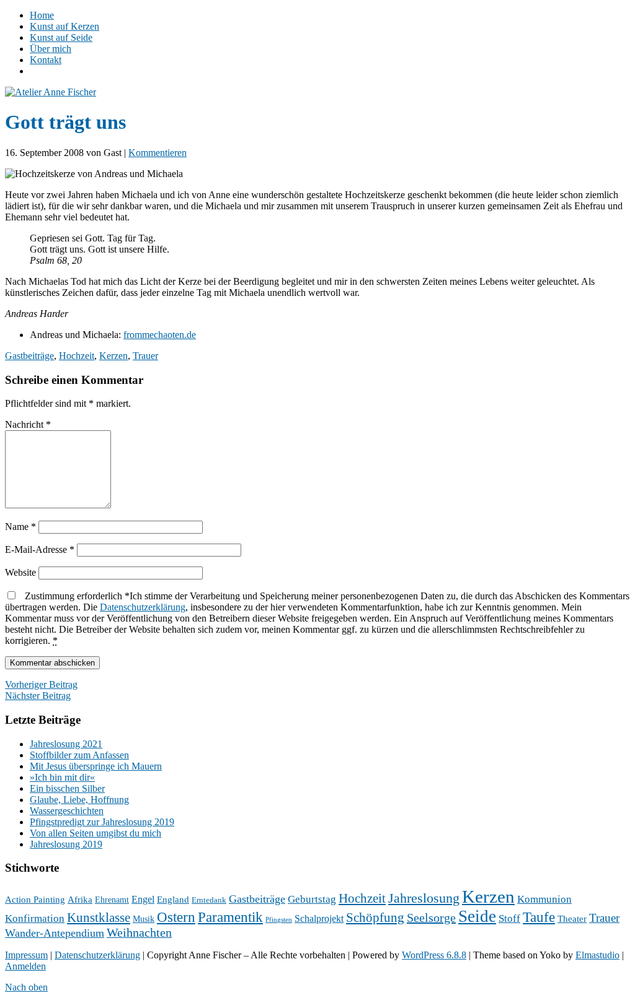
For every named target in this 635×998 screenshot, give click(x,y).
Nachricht (28, 424)
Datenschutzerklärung (142, 607)
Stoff (509, 918)
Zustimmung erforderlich (317, 618)
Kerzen (113, 355)
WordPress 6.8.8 (434, 955)
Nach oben (26, 987)
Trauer (145, 355)
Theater (572, 919)
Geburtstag (312, 899)
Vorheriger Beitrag (41, 684)
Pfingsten (278, 919)
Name (20, 526)
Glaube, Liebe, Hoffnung (79, 799)
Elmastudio (597, 955)
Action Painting (35, 900)
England (173, 900)
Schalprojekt (319, 918)
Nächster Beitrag (38, 695)
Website (20, 572)
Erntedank (209, 900)
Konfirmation (34, 918)
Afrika (80, 900)
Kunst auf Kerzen (64, 26)
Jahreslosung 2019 (66, 844)
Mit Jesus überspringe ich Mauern (96, 766)
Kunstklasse (98, 917)
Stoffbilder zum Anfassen (79, 755)
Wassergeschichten (67, 810)
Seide (477, 916)
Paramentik (230, 917)
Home (42, 15)
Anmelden (25, 966)
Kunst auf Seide (61, 37)
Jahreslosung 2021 (66, 744)
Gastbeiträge (29, 355)
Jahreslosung (424, 898)
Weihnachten (139, 932)
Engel (142, 899)
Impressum (26, 955)
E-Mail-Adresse (39, 549)
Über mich (50, 48)
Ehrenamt (112, 900)
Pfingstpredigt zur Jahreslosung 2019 (102, 822)
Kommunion (544, 899)
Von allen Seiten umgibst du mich (95, 833)
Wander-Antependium (54, 933)
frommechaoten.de (159, 334)
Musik (143, 919)
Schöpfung (375, 917)
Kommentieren (157, 152)
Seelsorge (431, 917)
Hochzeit (76, 355)
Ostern (176, 917)
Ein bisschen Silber (67, 788)
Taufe (539, 917)
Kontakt (45, 59)
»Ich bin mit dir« (62, 777)
